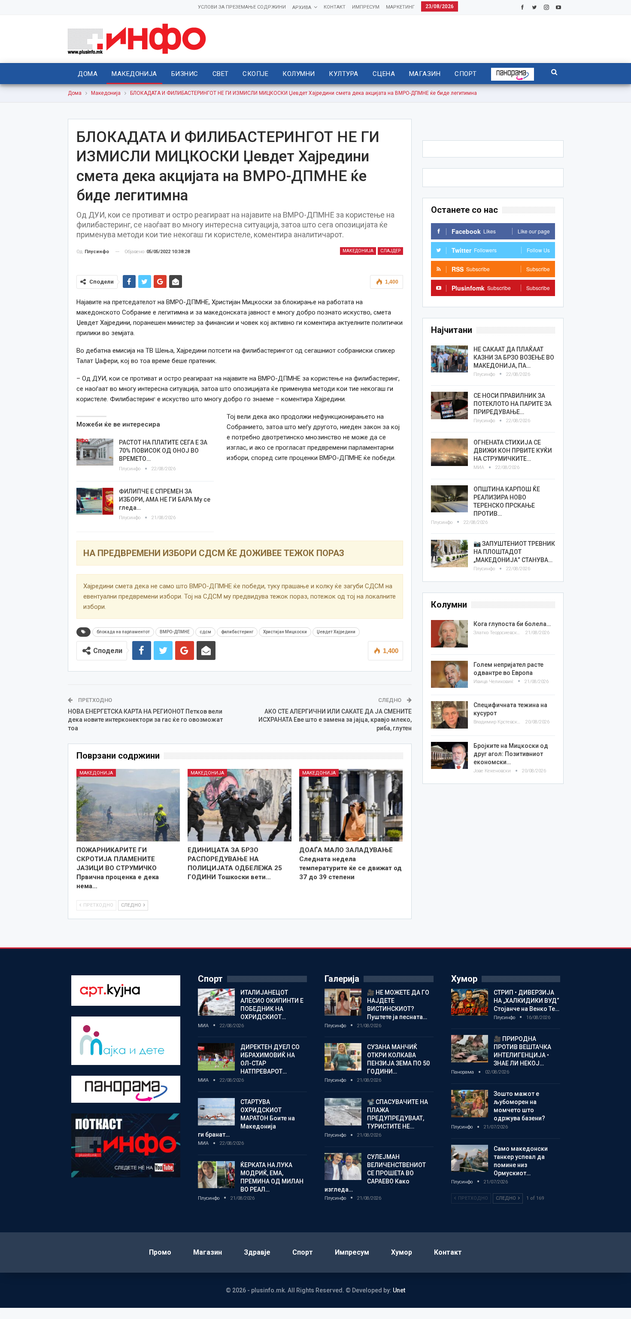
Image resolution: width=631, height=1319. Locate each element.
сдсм (205, 631)
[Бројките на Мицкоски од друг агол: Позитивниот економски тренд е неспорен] (449, 755)
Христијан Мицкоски (285, 631)
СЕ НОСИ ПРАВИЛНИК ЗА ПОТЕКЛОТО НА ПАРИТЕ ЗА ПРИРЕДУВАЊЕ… (512, 403)
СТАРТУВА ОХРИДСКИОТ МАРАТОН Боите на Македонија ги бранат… (246, 1118)
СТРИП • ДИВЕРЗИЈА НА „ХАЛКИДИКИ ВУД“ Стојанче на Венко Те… (526, 1000)
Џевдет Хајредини (336, 631)
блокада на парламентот (123, 631)
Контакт (335, 7)
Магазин (424, 74)
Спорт (465, 74)
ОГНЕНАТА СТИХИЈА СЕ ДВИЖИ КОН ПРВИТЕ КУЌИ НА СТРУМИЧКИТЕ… (512, 450)
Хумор (401, 1252)
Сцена (384, 74)
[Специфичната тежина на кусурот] (449, 715)
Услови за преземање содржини (242, 7)
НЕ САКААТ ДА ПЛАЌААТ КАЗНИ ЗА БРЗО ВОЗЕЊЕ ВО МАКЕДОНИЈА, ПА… (513, 357)
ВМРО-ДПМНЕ (175, 631)
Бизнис (184, 74)
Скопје (255, 74)
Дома (87, 74)
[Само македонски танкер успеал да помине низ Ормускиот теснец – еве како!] (469, 1158)
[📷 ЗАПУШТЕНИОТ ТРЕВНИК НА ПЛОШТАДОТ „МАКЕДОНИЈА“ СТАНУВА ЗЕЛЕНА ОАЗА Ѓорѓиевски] (449, 553)
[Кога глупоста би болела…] (449, 633)
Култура (343, 74)
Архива (301, 7)
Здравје (257, 1252)
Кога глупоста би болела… (512, 623)
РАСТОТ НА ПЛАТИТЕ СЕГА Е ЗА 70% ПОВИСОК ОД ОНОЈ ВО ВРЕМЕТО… (163, 450)
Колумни (298, 74)
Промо (160, 1252)
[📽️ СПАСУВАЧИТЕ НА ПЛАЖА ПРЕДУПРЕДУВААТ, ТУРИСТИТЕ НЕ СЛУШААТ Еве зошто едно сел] (343, 1111)
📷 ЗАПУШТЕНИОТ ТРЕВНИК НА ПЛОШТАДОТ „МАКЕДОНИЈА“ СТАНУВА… (514, 551)
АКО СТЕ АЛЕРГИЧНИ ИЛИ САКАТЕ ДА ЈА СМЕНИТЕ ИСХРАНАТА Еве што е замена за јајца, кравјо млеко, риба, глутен (335, 720)
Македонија (134, 74)
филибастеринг (237, 631)
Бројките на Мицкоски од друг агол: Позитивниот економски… (510, 753)
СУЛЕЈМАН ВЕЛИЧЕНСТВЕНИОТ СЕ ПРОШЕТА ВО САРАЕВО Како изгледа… (375, 1173)
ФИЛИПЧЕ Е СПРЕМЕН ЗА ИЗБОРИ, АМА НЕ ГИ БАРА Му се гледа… (164, 499)
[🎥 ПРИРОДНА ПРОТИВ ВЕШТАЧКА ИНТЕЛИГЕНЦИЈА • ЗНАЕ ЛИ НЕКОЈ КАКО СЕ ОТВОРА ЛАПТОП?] (469, 1048)
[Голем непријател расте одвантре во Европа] (449, 674)
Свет (220, 74)
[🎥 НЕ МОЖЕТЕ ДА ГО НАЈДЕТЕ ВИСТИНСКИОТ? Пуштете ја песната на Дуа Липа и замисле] (343, 1002)
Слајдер (390, 250)
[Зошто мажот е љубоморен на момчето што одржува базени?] (469, 1103)
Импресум (365, 7)
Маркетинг (400, 7)
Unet (399, 1290)
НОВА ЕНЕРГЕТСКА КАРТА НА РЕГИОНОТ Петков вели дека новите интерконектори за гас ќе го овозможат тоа (145, 720)
